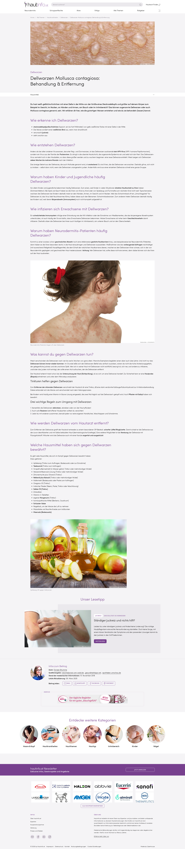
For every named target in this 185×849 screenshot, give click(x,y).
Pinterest (110, 683)
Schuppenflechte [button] (56, 10)
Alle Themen (41, 17)
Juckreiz (98, 616)
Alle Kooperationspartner (92, 806)
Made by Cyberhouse (148, 846)
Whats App (81, 683)
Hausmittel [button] (34, 94)
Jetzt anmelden (140, 770)
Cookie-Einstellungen (94, 846)
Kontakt (67, 846)
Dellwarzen (64, 17)
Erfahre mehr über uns (101, 836)
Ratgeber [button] (141, 10)
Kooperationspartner (37, 825)
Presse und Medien (36, 831)
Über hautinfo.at (35, 818)
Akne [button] (78, 10)
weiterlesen (100, 641)
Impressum (49, 846)
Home (32, 17)
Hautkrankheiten (52, 17)
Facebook (95, 683)
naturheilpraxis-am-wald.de (73, 673)
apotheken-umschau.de (111, 673)
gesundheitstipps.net (93, 673)
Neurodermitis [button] (30, 10)
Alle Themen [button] (118, 10)
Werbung (33, 828)
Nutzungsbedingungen (78, 846)
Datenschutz (59, 846)
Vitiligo (97, 10)
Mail (68, 683)
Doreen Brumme (60, 670)
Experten (33, 821)
